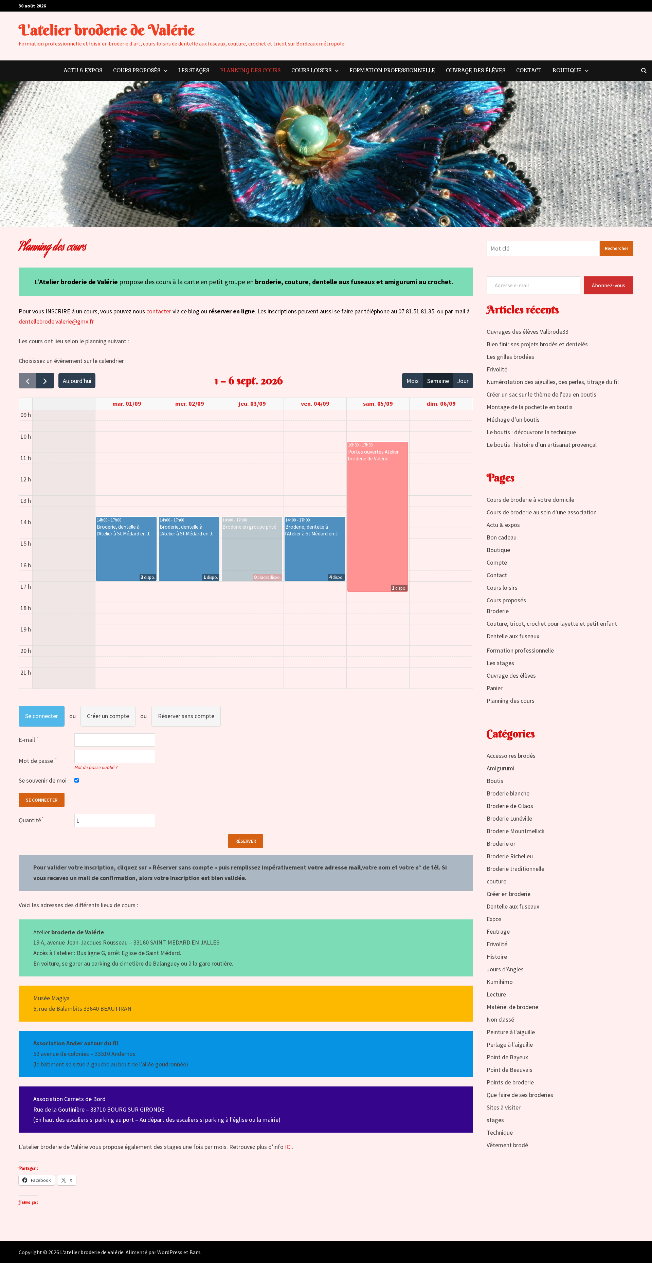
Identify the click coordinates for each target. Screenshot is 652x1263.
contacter (159, 311)
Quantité (30, 820)
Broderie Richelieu (510, 856)
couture (496, 881)
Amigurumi (500, 768)
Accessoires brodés (511, 755)
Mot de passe (36, 761)
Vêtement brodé (507, 1145)
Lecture (496, 994)
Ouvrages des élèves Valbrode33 (527, 331)
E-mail (27, 740)
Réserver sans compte (186, 716)
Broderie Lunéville (509, 818)
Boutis (495, 781)
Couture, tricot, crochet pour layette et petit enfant (552, 623)
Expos (494, 919)
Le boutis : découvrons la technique (531, 432)
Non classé (500, 1019)
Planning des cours (250, 70)
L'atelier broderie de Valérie (107, 30)
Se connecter (41, 716)
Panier (495, 688)
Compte (497, 562)
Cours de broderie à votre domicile (530, 500)
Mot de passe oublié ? (95, 767)
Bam (194, 1252)
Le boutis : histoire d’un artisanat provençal (542, 445)
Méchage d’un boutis (513, 419)
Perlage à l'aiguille (510, 1044)
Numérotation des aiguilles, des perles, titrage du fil (553, 382)
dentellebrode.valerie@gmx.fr (56, 321)
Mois (412, 381)
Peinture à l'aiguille (511, 1032)
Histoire (497, 956)
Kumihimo (500, 982)
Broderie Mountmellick (516, 831)
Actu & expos (83, 70)
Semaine (438, 381)
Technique (500, 1132)
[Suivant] (45, 380)
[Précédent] (27, 380)
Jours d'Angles (505, 969)
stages (495, 1120)
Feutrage (498, 931)
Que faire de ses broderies (520, 1095)
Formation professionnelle (392, 70)
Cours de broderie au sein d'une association (542, 512)
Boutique (567, 70)
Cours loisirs (311, 70)
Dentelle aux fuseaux (513, 636)
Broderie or (501, 843)
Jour (463, 381)
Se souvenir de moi (43, 780)
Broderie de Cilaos (510, 806)
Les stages (193, 70)
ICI (288, 1147)
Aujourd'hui (77, 381)
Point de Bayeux (507, 1057)
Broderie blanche (508, 793)
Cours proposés (136, 70)
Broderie (498, 611)
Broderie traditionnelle (515, 869)
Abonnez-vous (608, 285)
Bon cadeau (502, 537)
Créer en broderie (508, 894)
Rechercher (616, 248)
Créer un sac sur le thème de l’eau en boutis (541, 394)
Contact (529, 70)
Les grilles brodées (510, 357)
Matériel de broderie (512, 1007)
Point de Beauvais (509, 1070)
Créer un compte (108, 716)
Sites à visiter (504, 1107)
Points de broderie (510, 1082)
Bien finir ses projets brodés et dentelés (537, 344)
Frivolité (497, 369)
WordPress (169, 1252)
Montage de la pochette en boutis (530, 407)
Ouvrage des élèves (475, 70)
